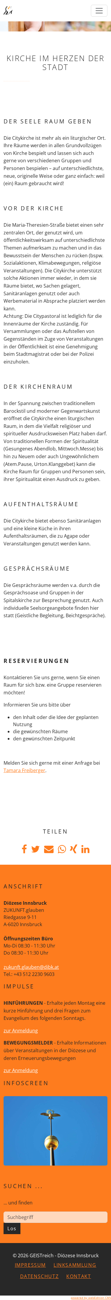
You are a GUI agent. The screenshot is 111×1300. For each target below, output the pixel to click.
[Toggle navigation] (99, 11)
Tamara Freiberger (24, 770)
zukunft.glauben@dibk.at (31, 967)
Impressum (30, 1265)
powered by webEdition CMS (91, 1298)
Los (12, 1228)
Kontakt (78, 1276)
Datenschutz (39, 1276)
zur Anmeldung (21, 1030)
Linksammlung (75, 1265)
